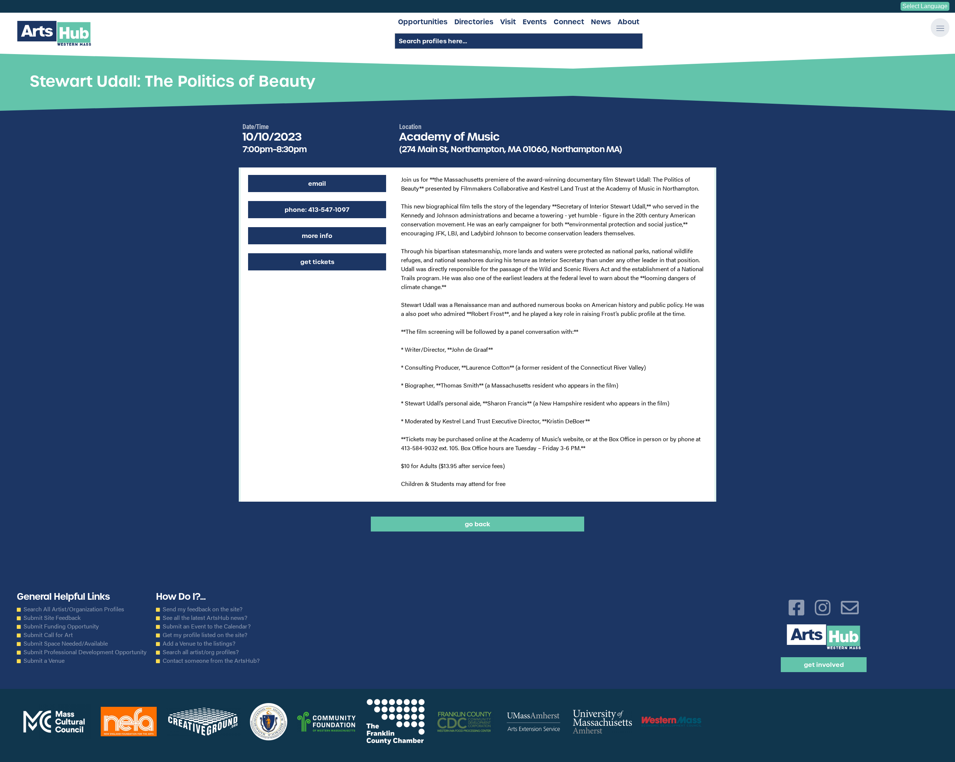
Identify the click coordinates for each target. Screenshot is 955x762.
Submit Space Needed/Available (66, 643)
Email (317, 183)
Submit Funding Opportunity (61, 626)
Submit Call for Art (48, 635)
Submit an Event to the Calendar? (207, 626)
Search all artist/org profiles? (201, 652)
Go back (477, 524)
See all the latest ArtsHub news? (205, 618)
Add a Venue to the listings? (199, 643)
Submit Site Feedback (52, 618)
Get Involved (824, 665)
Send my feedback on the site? (202, 609)
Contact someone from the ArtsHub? (211, 661)
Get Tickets (317, 262)
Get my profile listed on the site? (205, 635)
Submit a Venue (44, 661)
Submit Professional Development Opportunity (85, 652)
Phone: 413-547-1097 (317, 210)
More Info (317, 236)
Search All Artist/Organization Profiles (74, 609)
